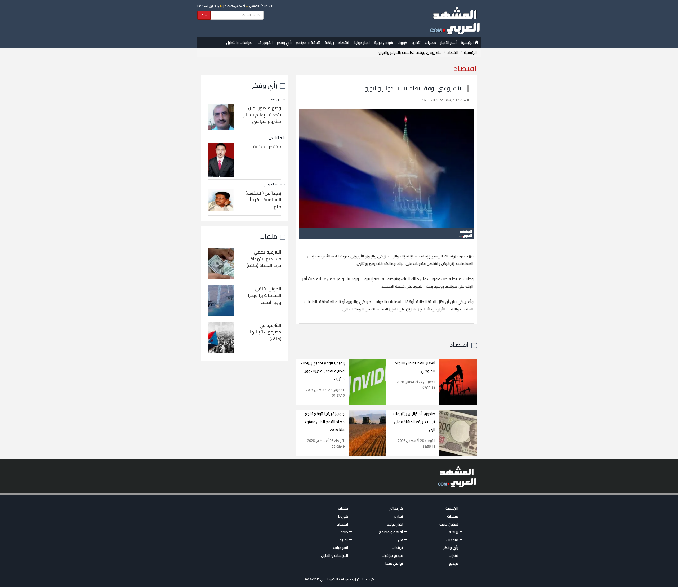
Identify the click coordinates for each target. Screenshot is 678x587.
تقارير (416, 42)
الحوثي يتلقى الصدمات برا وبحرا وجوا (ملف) (264, 295)
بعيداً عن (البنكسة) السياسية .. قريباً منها (263, 200)
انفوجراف (265, 42)
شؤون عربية (383, 42)
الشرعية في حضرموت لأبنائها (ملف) (265, 332)
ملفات (268, 236)
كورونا (402, 42)
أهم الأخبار (448, 42)
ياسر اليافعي (276, 138)
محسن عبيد (277, 99)
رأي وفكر (284, 42)
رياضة (329, 42)
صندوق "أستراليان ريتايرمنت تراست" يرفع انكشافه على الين (414, 421)
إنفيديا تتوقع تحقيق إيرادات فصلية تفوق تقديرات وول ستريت (323, 370)
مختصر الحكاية (267, 146)
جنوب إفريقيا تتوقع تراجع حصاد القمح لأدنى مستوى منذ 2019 (324, 421)
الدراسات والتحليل (239, 42)
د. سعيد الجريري (274, 184)
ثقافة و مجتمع (308, 42)
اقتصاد (343, 42)
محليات (430, 42)
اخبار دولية (361, 42)
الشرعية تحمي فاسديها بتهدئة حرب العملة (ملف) (264, 259)
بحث (204, 15)
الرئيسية (468, 42)
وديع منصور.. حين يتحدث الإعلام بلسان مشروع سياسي (261, 115)
